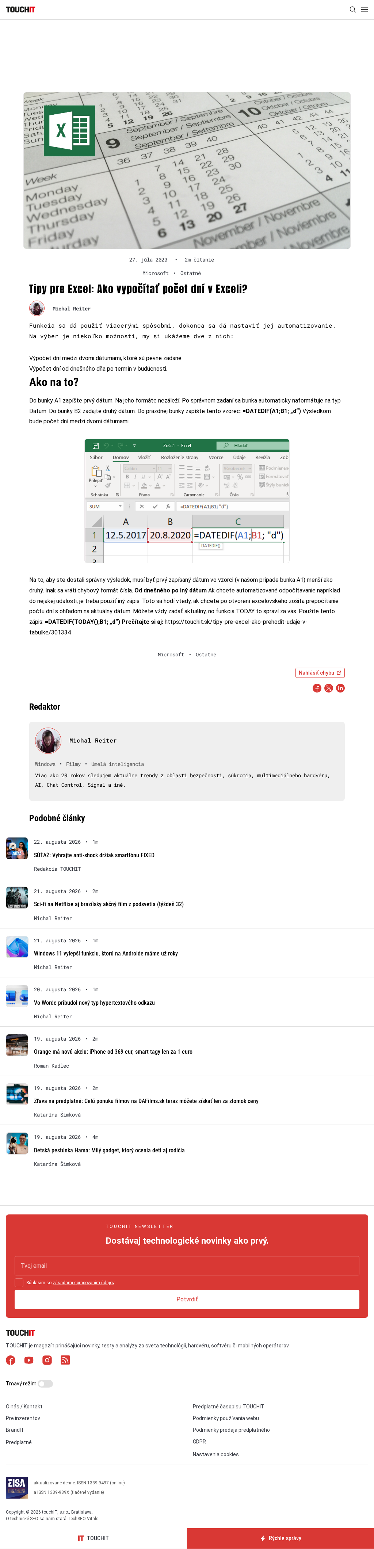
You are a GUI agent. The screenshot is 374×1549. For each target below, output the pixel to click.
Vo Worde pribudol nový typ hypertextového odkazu (94, 1002)
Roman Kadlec (51, 1065)
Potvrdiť (187, 1299)
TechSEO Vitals (83, 1518)
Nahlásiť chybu (316, 673)
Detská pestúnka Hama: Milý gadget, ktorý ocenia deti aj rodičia (109, 1150)
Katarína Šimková (57, 1114)
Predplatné (19, 1442)
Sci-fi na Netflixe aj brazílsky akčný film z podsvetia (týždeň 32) (109, 904)
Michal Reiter (72, 308)
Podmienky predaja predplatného (231, 1430)
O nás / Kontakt (24, 1406)
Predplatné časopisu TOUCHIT (228, 1406)
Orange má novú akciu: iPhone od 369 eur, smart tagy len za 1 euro (113, 1051)
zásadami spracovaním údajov (83, 1282)
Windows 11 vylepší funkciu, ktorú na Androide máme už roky (106, 953)
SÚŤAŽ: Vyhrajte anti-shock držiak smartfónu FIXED (94, 855)
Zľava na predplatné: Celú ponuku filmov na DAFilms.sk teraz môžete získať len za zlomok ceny (146, 1101)
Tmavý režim (22, 1383)
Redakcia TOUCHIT (57, 868)
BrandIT (15, 1430)
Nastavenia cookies (216, 1454)
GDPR (199, 1442)
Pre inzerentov (23, 1418)
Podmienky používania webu (226, 1418)
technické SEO (24, 1518)
